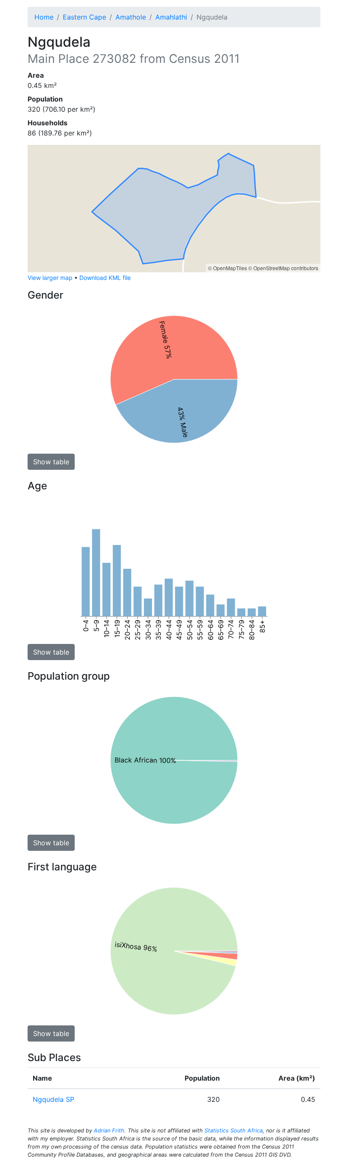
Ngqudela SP (53, 1099)
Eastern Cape (84, 17)
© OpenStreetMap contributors (283, 267)
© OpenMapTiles (227, 267)
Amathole (130, 17)
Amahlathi (171, 17)
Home (43, 17)
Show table (51, 461)
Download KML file (105, 277)
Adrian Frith (109, 1130)
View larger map (50, 277)
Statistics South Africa (234, 1130)
